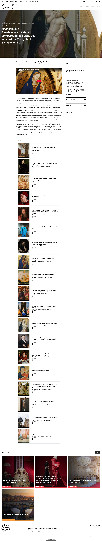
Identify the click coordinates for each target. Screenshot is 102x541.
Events (87, 6)
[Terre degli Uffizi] (5, 6)
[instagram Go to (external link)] (91, 525)
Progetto (98, 6)
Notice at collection (51, 539)
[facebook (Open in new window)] (94, 1)
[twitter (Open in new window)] (96, 1)
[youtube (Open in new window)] (99, 1)
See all (97, 452)
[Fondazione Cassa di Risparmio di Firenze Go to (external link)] (30, 5)
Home (81, 6)
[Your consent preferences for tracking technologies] (100, 539)
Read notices (85, 1)
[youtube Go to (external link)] (99, 525)
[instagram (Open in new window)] (92, 1)
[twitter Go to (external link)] (96, 525)
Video (92, 6)
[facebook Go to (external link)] (93, 525)
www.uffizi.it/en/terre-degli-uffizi (34, 531)
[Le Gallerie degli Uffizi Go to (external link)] (30, 7)
